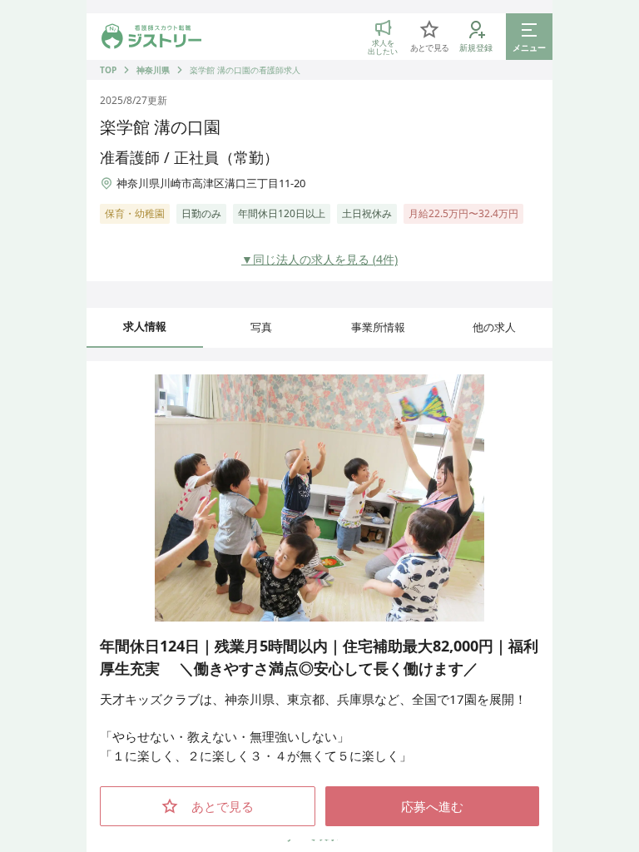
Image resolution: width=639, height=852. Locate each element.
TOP (108, 70)
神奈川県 (153, 70)
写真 (261, 327)
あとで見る (222, 806)
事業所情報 (378, 327)
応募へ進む (432, 806)
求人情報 (144, 326)
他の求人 (494, 327)
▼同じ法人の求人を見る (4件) (319, 259)
